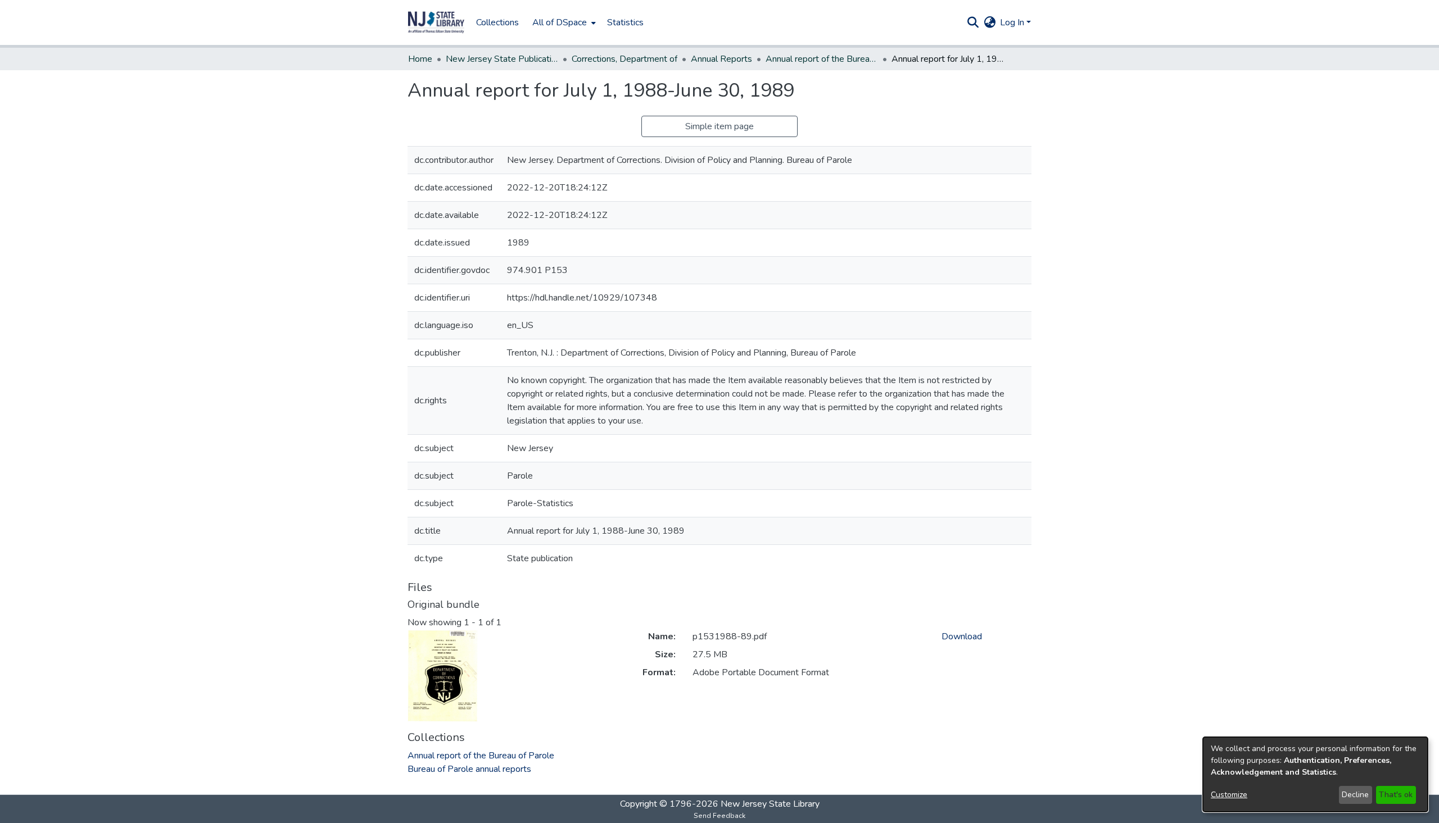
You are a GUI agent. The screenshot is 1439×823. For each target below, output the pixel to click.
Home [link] (420, 59)
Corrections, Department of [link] (624, 59)
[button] (436, 22)
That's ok (1396, 794)
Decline (1355, 794)
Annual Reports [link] (721, 59)
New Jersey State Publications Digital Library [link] (502, 59)
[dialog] (1315, 774)
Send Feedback (719, 815)
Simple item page (719, 126)
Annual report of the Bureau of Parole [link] (822, 59)
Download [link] (962, 636)
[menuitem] (563, 22)
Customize (1229, 794)
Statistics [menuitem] (625, 22)
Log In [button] (1013, 22)
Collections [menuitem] (497, 22)
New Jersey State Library (770, 804)
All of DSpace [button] (559, 22)
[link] (481, 755)
